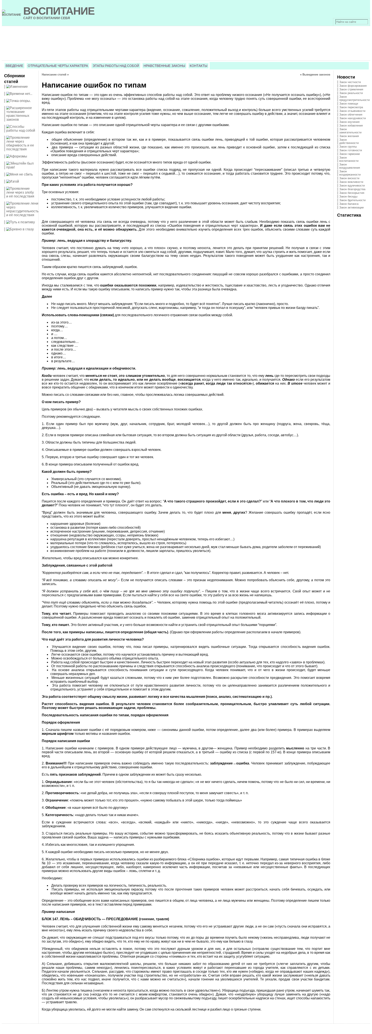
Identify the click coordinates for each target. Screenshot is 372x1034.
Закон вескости (349, 178)
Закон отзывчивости (352, 110)
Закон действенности (349, 141)
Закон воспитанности (348, 159)
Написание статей (54, 74)
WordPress (186, 1030)
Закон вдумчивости (352, 185)
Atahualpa (201, 1030)
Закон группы (348, 146)
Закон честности (350, 82)
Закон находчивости (352, 118)
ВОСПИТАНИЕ (59, 11)
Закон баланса (348, 203)
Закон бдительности (352, 200)
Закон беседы (348, 196)
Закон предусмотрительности (354, 98)
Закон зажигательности (350, 131)
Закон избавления (351, 125)
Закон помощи (348, 103)
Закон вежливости (351, 181)
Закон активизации (351, 207)
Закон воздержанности (350, 173)
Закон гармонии (349, 154)
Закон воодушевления (349, 166)
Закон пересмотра (351, 107)
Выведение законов (316, 74)
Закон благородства (352, 189)
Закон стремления (351, 89)
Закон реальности (351, 93)
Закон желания (349, 136)
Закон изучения (349, 121)
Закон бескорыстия (351, 192)
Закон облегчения (350, 114)
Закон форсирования (353, 85)
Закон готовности (350, 150)
